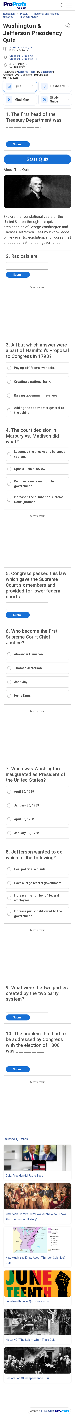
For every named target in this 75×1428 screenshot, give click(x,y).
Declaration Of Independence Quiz (27, 1378)
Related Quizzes (16, 1139)
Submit (18, 144)
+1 (35, 58)
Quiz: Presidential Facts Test (24, 1175)
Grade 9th (27, 58)
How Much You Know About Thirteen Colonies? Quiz (35, 1260)
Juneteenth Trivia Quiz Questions (27, 1301)
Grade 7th (27, 55)
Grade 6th (15, 55)
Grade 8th (15, 58)
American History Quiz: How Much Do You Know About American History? (36, 1216)
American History (19, 47)
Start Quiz (38, 159)
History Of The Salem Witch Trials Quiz (30, 1339)
